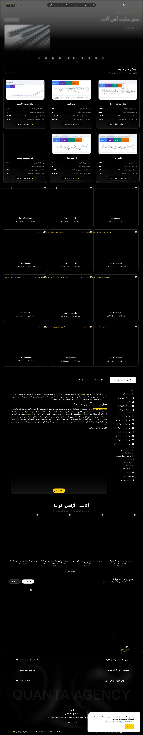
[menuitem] (77, 5)
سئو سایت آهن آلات (80, 394)
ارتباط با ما (51, 731)
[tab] (123, 380)
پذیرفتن (129, 726)
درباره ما (60, 731)
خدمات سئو (29, 414)
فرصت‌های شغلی (40, 731)
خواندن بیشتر (59, 490)
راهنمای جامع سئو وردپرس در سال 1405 (23, 561)
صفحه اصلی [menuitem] (88, 5)
